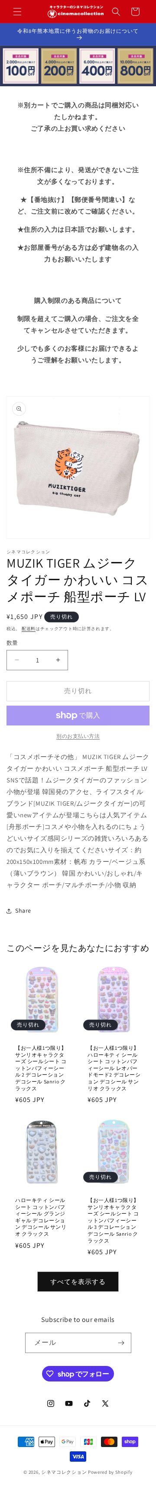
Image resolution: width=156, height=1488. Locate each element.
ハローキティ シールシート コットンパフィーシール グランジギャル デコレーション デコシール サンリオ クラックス (41, 1217)
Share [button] (23, 910)
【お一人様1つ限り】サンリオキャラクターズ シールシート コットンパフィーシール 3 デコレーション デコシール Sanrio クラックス (113, 1220)
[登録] (121, 1343)
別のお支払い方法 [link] (78, 736)
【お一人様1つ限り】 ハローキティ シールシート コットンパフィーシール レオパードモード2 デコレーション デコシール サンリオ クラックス (114, 1068)
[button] (17, 11)
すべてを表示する (78, 1282)
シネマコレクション (64, 1472)
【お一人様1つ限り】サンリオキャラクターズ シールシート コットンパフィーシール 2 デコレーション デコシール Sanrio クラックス (41, 1068)
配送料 (29, 628)
